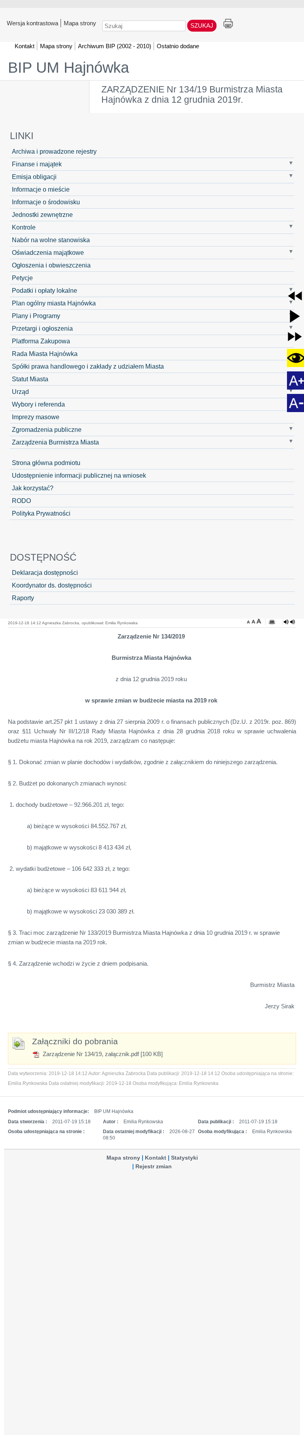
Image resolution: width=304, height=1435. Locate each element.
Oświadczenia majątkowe (48, 252)
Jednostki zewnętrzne (42, 214)
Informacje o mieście (41, 189)
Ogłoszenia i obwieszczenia (51, 265)
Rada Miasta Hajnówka (45, 353)
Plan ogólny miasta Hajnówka (54, 303)
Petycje (22, 277)
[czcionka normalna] (254, 621)
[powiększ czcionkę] (258, 621)
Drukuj (228, 24)
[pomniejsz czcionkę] (249, 621)
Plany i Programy (36, 315)
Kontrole (24, 227)
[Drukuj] (272, 622)
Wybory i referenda (38, 404)
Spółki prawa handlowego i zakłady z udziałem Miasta (88, 366)
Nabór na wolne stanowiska (51, 239)
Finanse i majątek (37, 164)
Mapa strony (80, 23)
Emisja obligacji (34, 176)
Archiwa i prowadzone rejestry (54, 151)
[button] (295, 296)
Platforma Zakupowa (41, 341)
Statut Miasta (30, 378)
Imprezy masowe (35, 416)
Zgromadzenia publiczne (47, 429)
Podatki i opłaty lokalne (44, 290)
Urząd (20, 391)
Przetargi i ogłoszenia (42, 328)
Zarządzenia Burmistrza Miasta (55, 442)
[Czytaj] (289, 622)
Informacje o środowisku (46, 201)
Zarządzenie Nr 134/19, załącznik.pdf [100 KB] (102, 1054)
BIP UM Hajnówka (68, 67)
